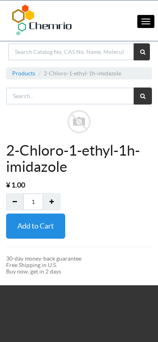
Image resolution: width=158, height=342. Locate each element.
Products (23, 73)
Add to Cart (35, 226)
